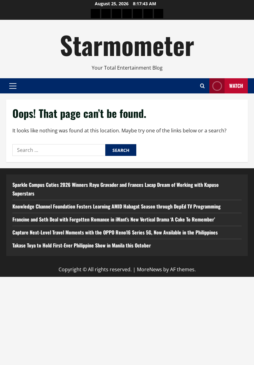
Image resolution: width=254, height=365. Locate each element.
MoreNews (149, 269)
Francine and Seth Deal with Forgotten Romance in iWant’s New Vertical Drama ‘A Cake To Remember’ (113, 219)
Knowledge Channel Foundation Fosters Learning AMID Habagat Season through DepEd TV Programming (116, 206)
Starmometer (127, 44)
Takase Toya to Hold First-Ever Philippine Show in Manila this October (81, 245)
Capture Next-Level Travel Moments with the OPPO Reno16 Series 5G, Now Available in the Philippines (115, 232)
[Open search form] (202, 86)
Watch (236, 85)
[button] (13, 85)
